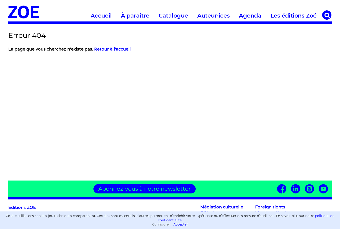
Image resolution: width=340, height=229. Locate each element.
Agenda (250, 16)
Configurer (161, 224)
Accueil (101, 16)
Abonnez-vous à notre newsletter (144, 188)
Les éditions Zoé (294, 16)
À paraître (135, 16)
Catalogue (173, 16)
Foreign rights (270, 207)
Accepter (180, 224)
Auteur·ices (213, 16)
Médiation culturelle (221, 207)
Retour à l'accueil (112, 50)
